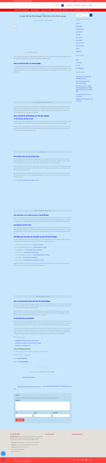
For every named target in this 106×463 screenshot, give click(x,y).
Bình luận (18, 400)
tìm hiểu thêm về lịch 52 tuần (31, 252)
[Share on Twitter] (41, 367)
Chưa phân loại (80, 29)
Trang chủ (18, 10)
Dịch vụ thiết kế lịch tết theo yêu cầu (29, 180)
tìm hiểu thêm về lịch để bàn (30, 257)
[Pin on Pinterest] (46, 367)
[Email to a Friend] (44, 367)
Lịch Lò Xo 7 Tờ (67, 10)
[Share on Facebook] (39, 367)
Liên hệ (90, 5)
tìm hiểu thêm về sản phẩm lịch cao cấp (33, 260)
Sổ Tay (77, 48)
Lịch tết (42, 14)
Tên (16, 412)
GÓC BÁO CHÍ (77, 5)
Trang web (55, 412)
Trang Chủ (69, 5)
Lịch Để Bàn (77, 10)
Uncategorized (79, 68)
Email (35, 412)
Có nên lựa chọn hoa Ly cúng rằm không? (83, 95)
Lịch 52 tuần (58, 10)
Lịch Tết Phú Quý (22, 358)
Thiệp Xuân (79, 51)
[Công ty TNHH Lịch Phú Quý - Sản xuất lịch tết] (21, 5)
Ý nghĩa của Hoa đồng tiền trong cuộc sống (84, 99)
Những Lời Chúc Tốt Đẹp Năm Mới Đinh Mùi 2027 (83, 77)
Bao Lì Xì (78, 23)
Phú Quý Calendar (23, 361)
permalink (52, 371)
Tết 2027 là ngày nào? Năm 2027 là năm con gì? (83, 82)
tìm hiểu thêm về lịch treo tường (41, 255)
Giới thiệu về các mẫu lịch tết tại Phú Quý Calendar (28, 343)
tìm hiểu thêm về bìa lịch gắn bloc (34, 249)
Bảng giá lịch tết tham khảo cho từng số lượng (26, 340)
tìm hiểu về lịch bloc (38, 244)
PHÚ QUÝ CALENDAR (48, 20)
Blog (77, 60)
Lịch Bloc (26, 10)
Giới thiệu (84, 5)
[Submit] (62, 5)
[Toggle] (91, 26)
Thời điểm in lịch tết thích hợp (23, 345)
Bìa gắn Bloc (35, 10)
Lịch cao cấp (86, 10)
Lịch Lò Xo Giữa (47, 10)
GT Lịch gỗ (78, 62)
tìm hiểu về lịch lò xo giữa (40, 247)
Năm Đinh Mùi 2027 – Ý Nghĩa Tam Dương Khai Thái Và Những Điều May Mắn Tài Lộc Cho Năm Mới (84, 88)
